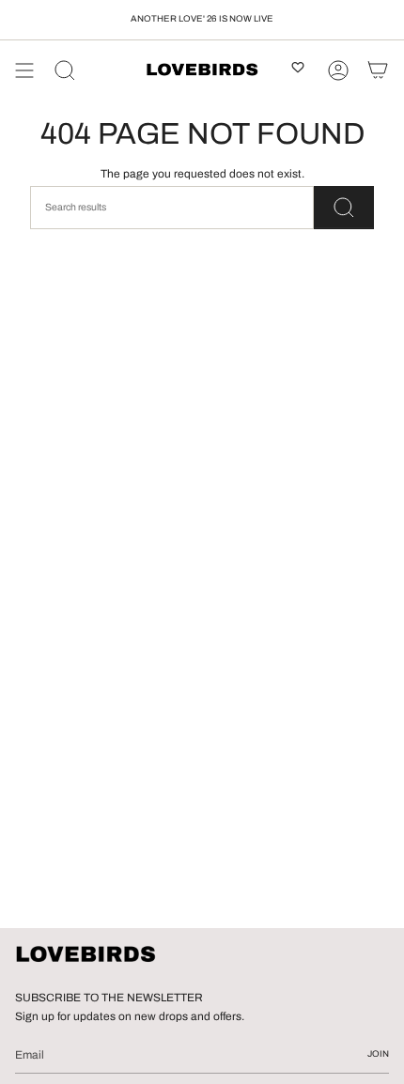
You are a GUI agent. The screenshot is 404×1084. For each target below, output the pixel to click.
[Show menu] (24, 70)
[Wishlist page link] (297, 70)
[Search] (65, 70)
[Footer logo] (85, 955)
